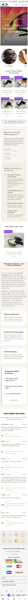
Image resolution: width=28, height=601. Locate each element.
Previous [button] (3, 240)
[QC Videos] (9, 56)
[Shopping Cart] (25, 5)
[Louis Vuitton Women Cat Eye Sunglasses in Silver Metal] (20, 82)
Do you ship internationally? (13, 393)
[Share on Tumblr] (16, 591)
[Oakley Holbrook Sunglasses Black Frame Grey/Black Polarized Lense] (20, 103)
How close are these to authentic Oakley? (14, 387)
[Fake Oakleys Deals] (4, 4)
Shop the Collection (14, 38)
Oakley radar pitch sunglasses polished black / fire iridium (14, 253)
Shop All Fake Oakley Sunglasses (14, 121)
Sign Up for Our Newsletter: (14, 548)
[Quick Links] (22, 5)
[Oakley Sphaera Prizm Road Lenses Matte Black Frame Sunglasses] (7, 103)
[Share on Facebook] (11, 591)
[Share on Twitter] (21, 591)
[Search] (19, 5)
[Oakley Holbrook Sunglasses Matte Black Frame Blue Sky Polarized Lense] (7, 82)
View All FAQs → (14, 400)
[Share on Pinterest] (6, 591)
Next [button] (25, 240)
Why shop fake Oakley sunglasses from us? (11, 379)
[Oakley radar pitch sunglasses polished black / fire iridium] (14, 240)
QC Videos (9, 66)
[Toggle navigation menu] (16, 5)
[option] (14, 244)
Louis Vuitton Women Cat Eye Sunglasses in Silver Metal (21, 92)
